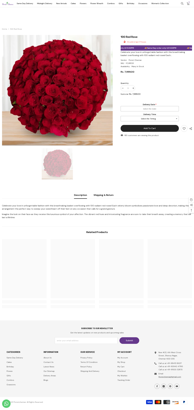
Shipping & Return (103, 195)
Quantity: (125, 83)
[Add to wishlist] (184, 128)
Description (80, 195)
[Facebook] (157, 386)
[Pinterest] (170, 386)
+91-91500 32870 (175, 369)
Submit (129, 340)
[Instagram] (163, 386)
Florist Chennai (135, 60)
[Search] (182, 3)
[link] (24, 301)
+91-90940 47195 (175, 366)
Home (4, 29)
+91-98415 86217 (174, 363)
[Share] (189, 128)
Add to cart (150, 128)
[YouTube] (176, 386)
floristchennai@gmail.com (169, 377)
